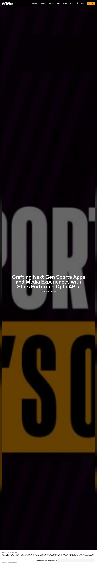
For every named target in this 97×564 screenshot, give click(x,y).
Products (42, 3)
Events (65, 3)
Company (71, 3)
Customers (51, 3)
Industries (34, 3)
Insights (58, 3)
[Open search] (77, 3)
